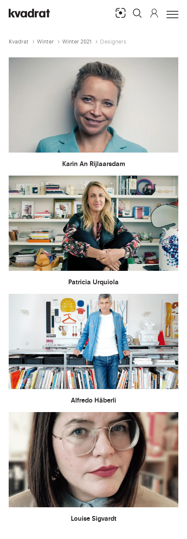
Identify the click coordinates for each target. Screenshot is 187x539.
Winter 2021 (77, 41)
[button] (137, 13)
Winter (45, 41)
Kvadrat (19, 41)
